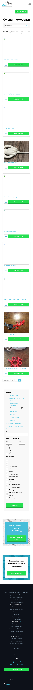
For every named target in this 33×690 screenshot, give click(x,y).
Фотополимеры (13, 474)
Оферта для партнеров (16, 631)
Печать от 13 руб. (18, 304)
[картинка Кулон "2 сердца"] (16, 117)
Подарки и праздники (15, 429)
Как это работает (16, 624)
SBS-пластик (13, 482)
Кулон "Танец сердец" (10, 197)
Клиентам (15, 590)
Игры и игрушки (13, 417)
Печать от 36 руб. (18, 167)
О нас (16, 658)
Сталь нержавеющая (15, 498)
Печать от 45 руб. (18, 373)
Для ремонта (12, 411)
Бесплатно (12, 454)
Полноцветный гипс (15, 490)
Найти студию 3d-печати (16, 538)
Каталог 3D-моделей (15, 604)
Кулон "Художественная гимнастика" (15, 368)
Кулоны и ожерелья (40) (16, 408)
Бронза (11, 495)
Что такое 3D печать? (16, 638)
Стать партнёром (16, 573)
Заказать (23, 11)
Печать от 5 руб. (18, 236)
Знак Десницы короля (10, 162)
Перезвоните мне (16, 669)
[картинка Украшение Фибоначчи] (16, 48)
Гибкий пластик (13, 476)
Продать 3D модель (16, 626)
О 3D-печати (15, 636)
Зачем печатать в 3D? (16, 641)
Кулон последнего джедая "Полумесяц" (16, 299)
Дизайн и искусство (14, 423)
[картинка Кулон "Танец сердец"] (16, 185)
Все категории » (16, 619)
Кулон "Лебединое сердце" (12, 94)
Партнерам (15, 621)
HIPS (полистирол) (14, 484)
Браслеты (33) (14, 403)
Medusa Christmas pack (15, 426)
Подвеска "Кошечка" (10, 265)
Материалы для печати (16, 643)
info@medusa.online (16, 662)
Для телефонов (13, 395)
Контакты (16, 655)
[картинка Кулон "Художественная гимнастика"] (16, 357)
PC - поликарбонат (14, 487)
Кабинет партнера (16, 634)
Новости (16, 646)
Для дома (11, 414)
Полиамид (12, 479)
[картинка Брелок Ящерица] (16, 322)
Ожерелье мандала (10, 231)
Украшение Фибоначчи (11, 59)
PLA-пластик (13, 466)
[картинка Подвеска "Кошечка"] (16, 254)
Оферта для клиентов (16, 602)
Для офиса (11, 420)
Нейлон (11, 471)
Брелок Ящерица (9, 334)
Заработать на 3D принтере (16, 629)
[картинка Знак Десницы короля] (16, 151)
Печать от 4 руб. (18, 99)
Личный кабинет (16, 599)
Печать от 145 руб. (19, 133)
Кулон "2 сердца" (9, 128)
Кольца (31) (13, 400)
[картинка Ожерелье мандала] (16, 219)
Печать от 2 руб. (18, 64)
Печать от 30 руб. (18, 339)
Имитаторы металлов (15, 492)
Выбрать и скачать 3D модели (16, 595)
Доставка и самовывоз (16, 597)
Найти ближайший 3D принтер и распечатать (16, 592)
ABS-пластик (13, 468)
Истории (16, 648)
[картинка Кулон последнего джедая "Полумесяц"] (16, 288)
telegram (8, 684)
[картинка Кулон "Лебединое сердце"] (16, 82)
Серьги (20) (13, 405)
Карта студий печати (16, 664)
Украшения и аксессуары (16, 398)
